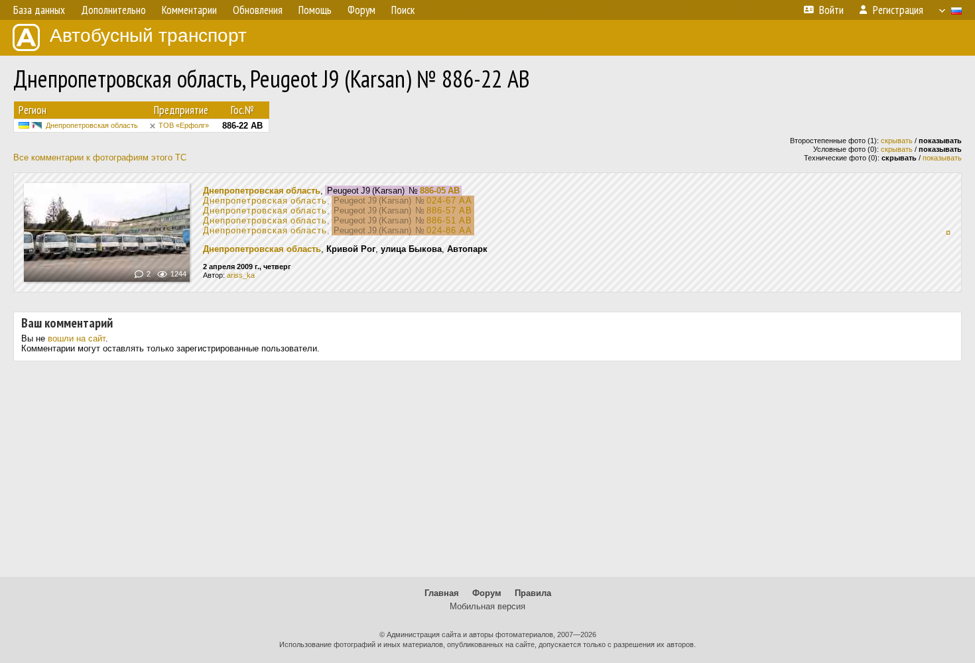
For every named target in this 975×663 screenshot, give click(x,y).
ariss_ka (241, 275)
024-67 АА (449, 201)
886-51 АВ (449, 220)
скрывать (897, 141)
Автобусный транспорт (148, 35)
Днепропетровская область (92, 125)
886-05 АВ (440, 191)
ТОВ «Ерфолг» (184, 125)
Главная (441, 593)
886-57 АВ (449, 210)
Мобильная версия (487, 606)
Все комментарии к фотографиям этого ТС (99, 157)
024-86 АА (449, 230)
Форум (486, 593)
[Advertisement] (487, 474)
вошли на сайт (76, 338)
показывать (942, 158)
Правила (533, 593)
